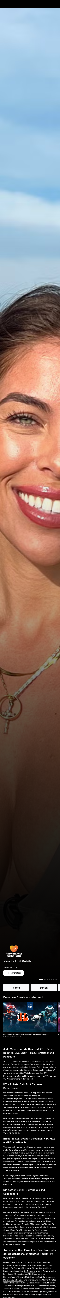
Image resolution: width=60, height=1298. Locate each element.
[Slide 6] (53, 984)
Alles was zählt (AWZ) (27, 1220)
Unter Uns (45, 1220)
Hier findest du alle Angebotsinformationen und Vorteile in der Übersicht (29, 1186)
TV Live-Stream (17, 1069)
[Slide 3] (47, 984)
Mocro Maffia (9, 1206)
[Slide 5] (51, 984)
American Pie (9, 1244)
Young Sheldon (27, 1206)
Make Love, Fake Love (13, 1285)
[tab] (7, 9)
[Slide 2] (44, 984)
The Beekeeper (25, 1241)
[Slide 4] (49, 984)
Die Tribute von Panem (43, 1241)
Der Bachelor (29, 1276)
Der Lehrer (29, 1203)
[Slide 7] (56, 984)
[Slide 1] (41, 984)
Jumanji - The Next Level (32, 1244)
